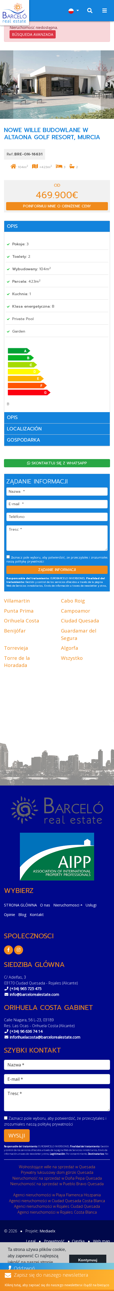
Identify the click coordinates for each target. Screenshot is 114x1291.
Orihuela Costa (21, 620)
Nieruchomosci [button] (66, 905)
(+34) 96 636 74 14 (26, 1031)
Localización (24, 429)
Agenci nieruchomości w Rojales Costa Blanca (57, 1212)
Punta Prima (19, 610)
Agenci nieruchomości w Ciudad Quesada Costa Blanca (57, 1200)
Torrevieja (16, 647)
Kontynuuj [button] (87, 1260)
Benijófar (15, 630)
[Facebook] (8, 949)
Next (107, 84)
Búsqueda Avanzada (32, 34)
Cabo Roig (73, 600)
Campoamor (75, 610)
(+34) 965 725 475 (25, 988)
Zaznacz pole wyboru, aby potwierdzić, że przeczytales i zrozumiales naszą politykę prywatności (56, 559)
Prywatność (54, 1241)
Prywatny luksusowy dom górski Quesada (57, 1172)
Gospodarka (23, 440)
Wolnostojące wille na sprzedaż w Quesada (57, 1166)
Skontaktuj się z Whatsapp (58, 463)
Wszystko (72, 658)
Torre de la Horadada (17, 662)
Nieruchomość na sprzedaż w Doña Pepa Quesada (57, 1178)
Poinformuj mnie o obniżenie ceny (57, 206)
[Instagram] (18, 949)
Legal (31, 1241)
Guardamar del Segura (78, 634)
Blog (22, 914)
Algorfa (69, 647)
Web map (101, 1241)
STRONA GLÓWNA (20, 905)
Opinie (9, 914)
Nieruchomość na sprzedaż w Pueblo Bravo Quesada (57, 1183)
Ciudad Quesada (80, 620)
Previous (6, 84)
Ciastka (78, 1241)
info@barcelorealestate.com (34, 994)
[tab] (57, 226)
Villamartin (17, 600)
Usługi (91, 905)
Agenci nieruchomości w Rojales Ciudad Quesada (57, 1206)
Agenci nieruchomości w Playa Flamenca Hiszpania (57, 1194)
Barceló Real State (14, 12)
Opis (12, 226)
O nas (45, 905)
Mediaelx (47, 1230)
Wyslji (16, 1135)
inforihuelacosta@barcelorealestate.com (45, 1037)
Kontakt (37, 914)
